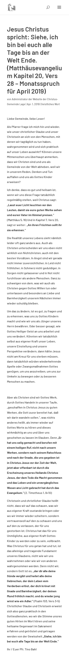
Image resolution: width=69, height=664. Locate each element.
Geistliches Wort (50, 104)
